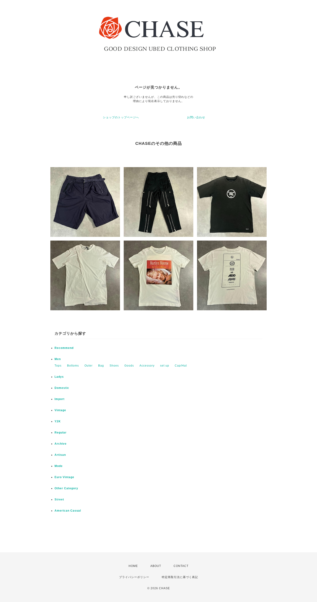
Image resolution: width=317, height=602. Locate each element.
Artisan (60, 454)
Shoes (114, 365)
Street (59, 499)
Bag (101, 365)
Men (58, 359)
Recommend (64, 348)
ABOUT (155, 566)
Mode (59, 466)
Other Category (66, 488)
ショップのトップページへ (121, 117)
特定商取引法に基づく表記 (180, 577)
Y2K (58, 421)
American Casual (68, 510)
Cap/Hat (181, 365)
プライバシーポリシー (134, 577)
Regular (61, 432)
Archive (61, 443)
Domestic (62, 388)
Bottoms (73, 365)
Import (60, 399)
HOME (133, 566)
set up (164, 365)
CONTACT (181, 566)
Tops (58, 365)
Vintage (60, 410)
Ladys (59, 376)
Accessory (147, 365)
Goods (129, 365)
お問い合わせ (196, 117)
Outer (88, 365)
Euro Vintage (64, 477)
